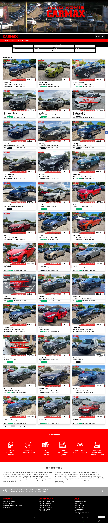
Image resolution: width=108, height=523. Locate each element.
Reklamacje (6, 507)
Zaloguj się (100, 36)
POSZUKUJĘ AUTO (14, 40)
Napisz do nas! (88, 520)
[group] (54, 16)
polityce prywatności (93, 517)
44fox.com (103, 520)
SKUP (21, 40)
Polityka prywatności (9, 502)
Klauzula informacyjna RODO (12, 505)
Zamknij (101, 517)
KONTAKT (27, 40)
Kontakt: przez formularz (82, 513)
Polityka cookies (8, 503)
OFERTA (6, 40)
